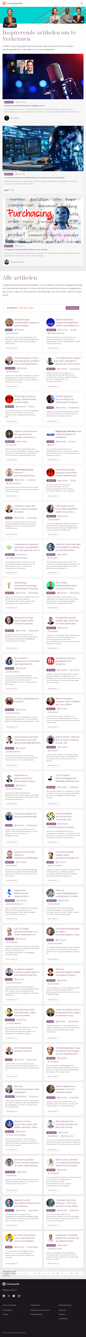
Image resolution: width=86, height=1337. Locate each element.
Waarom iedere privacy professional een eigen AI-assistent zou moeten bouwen (68, 1012)
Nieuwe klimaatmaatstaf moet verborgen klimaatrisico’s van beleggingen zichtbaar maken (26, 1089)
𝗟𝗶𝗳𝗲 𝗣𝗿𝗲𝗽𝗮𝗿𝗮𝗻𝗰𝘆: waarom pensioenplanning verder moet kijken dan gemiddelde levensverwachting (24, 472)
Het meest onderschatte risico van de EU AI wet (66, 585)
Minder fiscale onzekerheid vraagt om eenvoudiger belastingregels (27, 322)
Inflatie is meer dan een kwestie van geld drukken (25, 509)
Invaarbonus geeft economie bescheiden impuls (24, 778)
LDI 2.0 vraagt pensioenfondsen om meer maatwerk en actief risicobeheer (26, 931)
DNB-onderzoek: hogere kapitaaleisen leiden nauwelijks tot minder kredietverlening (67, 322)
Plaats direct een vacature (40, 1310)
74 (72, 1273)
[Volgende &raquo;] (81, 1273)
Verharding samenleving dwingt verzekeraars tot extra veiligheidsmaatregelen (27, 585)
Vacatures (62, 1310)
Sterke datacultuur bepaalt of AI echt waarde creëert (66, 1089)
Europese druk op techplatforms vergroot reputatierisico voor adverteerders (66, 661)
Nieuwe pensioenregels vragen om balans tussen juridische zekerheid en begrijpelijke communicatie (68, 972)
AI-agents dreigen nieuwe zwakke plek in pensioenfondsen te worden (26, 972)
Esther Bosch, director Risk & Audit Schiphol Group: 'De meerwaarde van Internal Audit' (68, 740)
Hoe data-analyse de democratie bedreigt (25, 815)
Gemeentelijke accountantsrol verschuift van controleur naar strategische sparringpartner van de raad (68, 816)
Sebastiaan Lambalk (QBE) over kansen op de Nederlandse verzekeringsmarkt (67, 1238)
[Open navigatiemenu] (81, 3)
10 (57, 1273)
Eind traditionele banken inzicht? (23, 1049)
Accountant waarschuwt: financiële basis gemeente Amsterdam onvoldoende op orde (26, 661)
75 (77, 1273)
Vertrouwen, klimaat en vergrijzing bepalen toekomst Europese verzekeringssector (68, 1162)
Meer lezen (10, 348)
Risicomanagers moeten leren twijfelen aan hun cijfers (68, 701)
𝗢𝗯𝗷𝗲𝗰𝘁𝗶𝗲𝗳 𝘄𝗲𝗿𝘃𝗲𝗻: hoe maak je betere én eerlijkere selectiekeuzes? (68, 434)
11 (62, 1273)
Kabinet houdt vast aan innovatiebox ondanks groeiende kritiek (68, 547)
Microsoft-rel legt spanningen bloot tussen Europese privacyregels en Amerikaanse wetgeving (24, 620)
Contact (5, 1314)
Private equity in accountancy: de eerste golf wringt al (67, 399)
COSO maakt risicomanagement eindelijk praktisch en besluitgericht (67, 778)
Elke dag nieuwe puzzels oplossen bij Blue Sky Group (67, 1124)
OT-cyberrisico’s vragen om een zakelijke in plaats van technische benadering (68, 361)
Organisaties (63, 1318)
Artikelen (62, 1314)
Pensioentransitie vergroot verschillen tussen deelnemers (66, 472)
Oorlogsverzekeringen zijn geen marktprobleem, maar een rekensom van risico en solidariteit (68, 931)
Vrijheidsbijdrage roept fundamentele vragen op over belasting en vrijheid (68, 1051)
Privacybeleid (7, 1310)
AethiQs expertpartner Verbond (26, 700)
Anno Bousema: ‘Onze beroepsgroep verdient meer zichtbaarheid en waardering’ (26, 361)
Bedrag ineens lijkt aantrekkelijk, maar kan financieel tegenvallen (24, 1012)
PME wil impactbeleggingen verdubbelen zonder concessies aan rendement (67, 893)
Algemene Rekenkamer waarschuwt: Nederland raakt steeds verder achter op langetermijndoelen (27, 893)
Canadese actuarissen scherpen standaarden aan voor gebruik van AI (27, 547)
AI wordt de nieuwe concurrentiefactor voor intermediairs (24, 1238)
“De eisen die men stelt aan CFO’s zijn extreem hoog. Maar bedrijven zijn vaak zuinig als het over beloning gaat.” (67, 1203)
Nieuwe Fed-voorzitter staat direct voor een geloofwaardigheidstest (27, 740)
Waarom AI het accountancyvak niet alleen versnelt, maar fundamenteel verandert (25, 1124)
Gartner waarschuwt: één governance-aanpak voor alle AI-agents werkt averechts (25, 434)
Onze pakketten (37, 1314)
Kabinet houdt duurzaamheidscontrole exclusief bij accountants (27, 1203)
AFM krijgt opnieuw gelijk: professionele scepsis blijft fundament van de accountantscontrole (25, 399)
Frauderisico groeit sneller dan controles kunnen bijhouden (67, 620)
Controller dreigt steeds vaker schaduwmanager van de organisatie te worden (68, 855)
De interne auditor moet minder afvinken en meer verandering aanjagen (26, 1162)
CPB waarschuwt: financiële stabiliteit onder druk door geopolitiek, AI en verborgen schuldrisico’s (66, 509)
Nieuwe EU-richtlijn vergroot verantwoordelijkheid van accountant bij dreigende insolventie (26, 855)
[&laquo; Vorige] (18, 1273)
